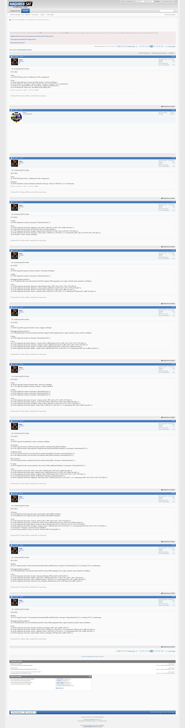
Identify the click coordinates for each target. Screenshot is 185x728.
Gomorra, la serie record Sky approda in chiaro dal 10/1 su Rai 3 (26, 672)
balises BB (59, 679)
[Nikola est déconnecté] (14, 61)
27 (140, 46)
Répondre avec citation (169, 106)
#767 (173, 420)
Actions (43, 14)
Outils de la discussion (144, 53)
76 (148, 46)
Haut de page (171, 712)
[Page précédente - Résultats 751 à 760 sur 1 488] (137, 47)
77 (151, 46)
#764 (173, 250)
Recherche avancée (170, 14)
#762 (173, 157)
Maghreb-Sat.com (92, 726)
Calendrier (27, 14)
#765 (173, 307)
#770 (173, 596)
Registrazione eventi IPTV (16, 664)
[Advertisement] (92, 19)
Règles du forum (60, 688)
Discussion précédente (87, 656)
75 (146, 46)
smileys (59, 680)
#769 (173, 545)
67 (143, 46)
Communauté (34, 14)
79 (156, 46)
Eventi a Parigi (14, 668)
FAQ (22, 14)
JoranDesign (101, 725)
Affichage (171, 53)
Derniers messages (15, 14)
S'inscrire (130, 1)
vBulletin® (92, 719)
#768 (173, 493)
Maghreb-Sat (15, 11)
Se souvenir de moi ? (167, 1)
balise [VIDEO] (60, 684)
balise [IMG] (60, 682)
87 (159, 46)
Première (132, 46)
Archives (165, 712)
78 (154, 46)
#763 (173, 201)
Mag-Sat (161, 712)
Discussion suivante (98, 656)
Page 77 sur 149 (122, 46)
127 (162, 46)
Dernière (171, 46)
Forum (25, 11)
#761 (173, 56)
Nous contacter (154, 712)
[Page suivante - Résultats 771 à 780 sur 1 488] (166, 47)
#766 (173, 364)
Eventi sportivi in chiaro (24, 50)
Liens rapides (50, 14)
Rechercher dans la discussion (159, 53)
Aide (123, 1)
